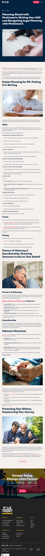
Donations (6, 241)
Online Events (5, 534)
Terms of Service (38, 549)
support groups (11, 394)
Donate (36, 2)
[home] (5, 2)
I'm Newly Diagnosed (6, 521)
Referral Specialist (19, 521)
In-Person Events (5, 536)
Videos (32, 520)
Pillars (32, 527)
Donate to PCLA (19, 532)
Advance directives (6, 334)
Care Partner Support (20, 525)
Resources (18, 523)
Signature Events (5, 538)
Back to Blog (22, 461)
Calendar (4, 532)
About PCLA (18, 534)
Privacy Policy (31, 549)
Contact (18, 536)
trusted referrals (18, 455)
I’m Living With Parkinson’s (7, 520)
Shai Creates (19, 545)
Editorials (32, 525)
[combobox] (5, 555)
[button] (41, 2)
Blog (31, 521)
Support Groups (19, 520)
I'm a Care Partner (5, 525)
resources (30, 400)
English (5, 554)
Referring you (7, 397)
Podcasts (32, 523)
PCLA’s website (7, 405)
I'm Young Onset (5, 523)
